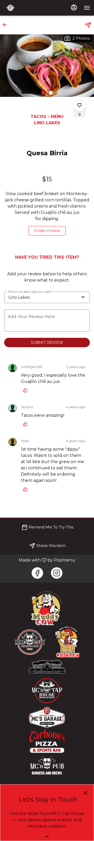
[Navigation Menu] (87, 7)
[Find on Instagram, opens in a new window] (56, 573)
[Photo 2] (51, 93)
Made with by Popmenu (39, 560)
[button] (6, 25)
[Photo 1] (43, 93)
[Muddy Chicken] (68, 641)
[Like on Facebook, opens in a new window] (37, 573)
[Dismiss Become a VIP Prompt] (85, 793)
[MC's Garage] (47, 717)
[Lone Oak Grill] (47, 666)
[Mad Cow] (30, 641)
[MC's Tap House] (47, 690)
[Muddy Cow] (47, 608)
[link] (47, 230)
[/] (47, 765)
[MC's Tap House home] (27, 7)
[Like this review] (26, 390)
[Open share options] (88, 25)
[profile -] (74, 7)
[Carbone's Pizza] (47, 741)
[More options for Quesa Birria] (79, 105)
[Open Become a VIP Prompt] (47, 836)
